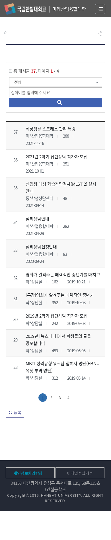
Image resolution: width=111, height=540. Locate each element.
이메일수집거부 (80, 473)
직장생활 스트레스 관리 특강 (51, 129)
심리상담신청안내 (41, 246)
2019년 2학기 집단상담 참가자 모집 (57, 316)
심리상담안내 (37, 219)
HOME (6, 33)
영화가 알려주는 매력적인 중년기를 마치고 (63, 274)
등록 (16, 412)
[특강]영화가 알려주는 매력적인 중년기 (60, 295)
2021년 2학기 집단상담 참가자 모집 (57, 156)
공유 (100, 33)
